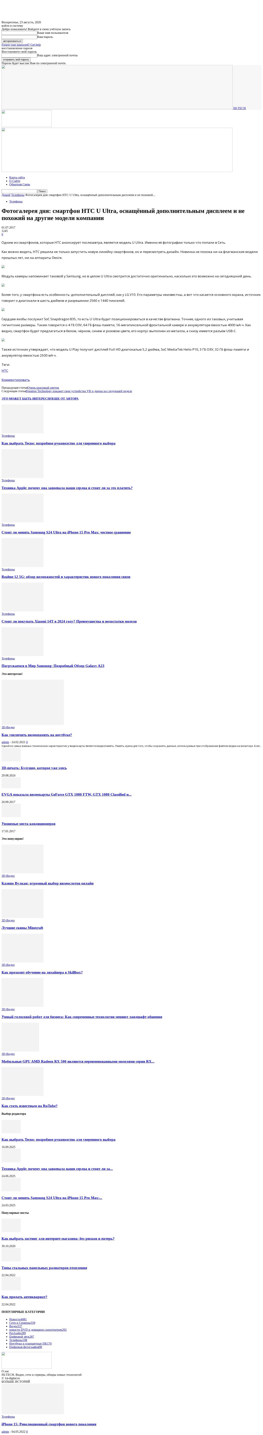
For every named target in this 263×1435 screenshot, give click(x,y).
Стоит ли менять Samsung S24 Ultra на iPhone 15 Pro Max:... (52, 1198)
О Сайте (14, 181)
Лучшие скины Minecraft (22, 928)
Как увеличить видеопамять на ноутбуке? (37, 735)
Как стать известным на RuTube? (30, 1106)
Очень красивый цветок (43, 387)
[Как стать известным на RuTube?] (23, 1094)
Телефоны (17, 195)
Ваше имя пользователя (52, 32)
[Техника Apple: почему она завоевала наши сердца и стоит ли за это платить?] (23, 477)
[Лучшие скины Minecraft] (23, 917)
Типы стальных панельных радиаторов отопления (44, 1268)
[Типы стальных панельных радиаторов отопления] (11, 1260)
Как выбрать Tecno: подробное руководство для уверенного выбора (59, 443)
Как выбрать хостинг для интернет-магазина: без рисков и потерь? (58, 1239)
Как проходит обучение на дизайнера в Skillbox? (42, 972)
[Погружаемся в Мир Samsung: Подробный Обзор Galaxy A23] (23, 655)
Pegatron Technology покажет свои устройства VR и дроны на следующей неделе (79, 391)
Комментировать (16, 380)
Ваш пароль (45, 36)
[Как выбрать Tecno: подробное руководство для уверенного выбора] (23, 432)
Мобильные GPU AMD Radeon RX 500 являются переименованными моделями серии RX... (78, 1061)
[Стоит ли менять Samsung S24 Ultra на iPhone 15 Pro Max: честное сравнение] (23, 521)
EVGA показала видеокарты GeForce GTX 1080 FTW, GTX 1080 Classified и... (67, 794)
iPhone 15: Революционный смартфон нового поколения (49, 1424)
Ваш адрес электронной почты (57, 55)
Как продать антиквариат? (24, 1297)
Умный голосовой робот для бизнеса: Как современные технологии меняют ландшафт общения (82, 1017)
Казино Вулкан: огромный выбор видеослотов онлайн (48, 883)
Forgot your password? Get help (21, 44)
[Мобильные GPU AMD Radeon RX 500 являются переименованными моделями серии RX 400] (20, 1050)
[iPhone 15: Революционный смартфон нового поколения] (33, 1413)
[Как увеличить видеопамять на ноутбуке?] (33, 723)
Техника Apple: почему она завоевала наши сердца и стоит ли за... (57, 1169)
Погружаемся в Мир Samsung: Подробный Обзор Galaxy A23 (53, 666)
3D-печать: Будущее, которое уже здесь (34, 768)
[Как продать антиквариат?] (11, 1289)
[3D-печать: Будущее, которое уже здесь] (11, 760)
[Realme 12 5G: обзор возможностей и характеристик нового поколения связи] (23, 566)
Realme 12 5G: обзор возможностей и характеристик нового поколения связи (66, 577)
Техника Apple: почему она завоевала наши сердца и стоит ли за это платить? (67, 488)
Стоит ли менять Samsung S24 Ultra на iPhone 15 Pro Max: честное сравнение (66, 532)
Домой (6, 195)
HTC (5, 370)
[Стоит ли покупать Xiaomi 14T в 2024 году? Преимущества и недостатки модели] (23, 610)
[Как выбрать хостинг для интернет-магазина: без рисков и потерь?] (11, 1231)
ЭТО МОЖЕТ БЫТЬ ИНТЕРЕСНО (27, 398)
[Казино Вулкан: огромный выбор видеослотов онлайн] (23, 872)
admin (5, 742)
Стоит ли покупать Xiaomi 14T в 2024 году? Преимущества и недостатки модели (69, 621)
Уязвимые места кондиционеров (28, 824)
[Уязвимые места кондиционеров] (11, 816)
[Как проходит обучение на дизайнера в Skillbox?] (23, 961)
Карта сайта (17, 177)
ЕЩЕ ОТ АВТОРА (65, 398)
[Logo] (27, 126)
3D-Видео (8, 727)
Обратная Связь (19, 184)
